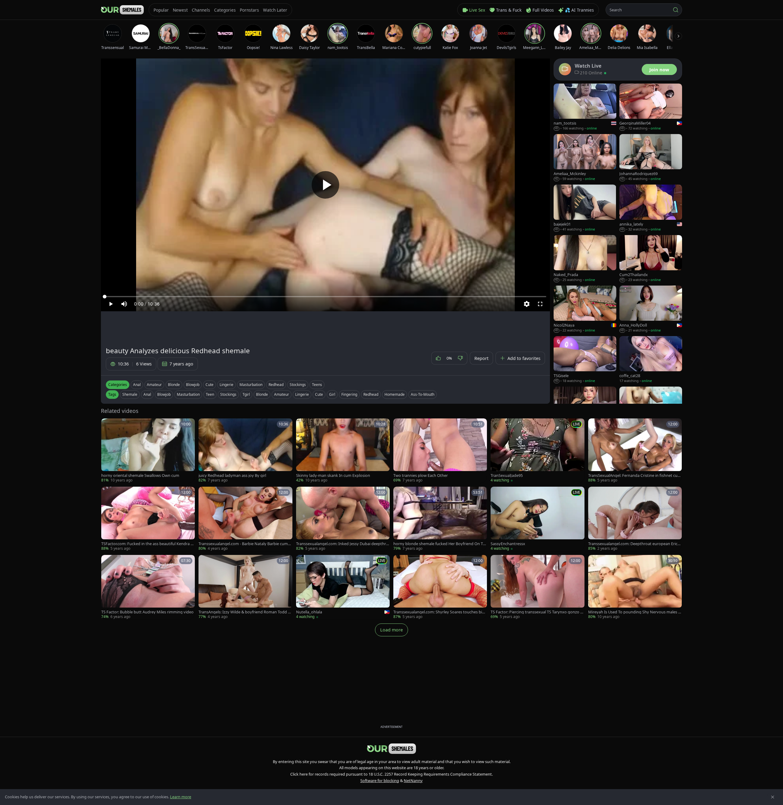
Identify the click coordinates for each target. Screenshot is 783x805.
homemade (394, 394)
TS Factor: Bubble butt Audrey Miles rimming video (147, 612)
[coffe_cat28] (650, 360)
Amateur (154, 384)
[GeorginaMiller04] (650, 107)
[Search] (676, 10)
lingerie (302, 394)
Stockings (298, 384)
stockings (228, 394)
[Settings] (527, 304)
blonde (262, 394)
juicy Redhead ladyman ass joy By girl (232, 475)
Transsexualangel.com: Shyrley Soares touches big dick (438, 612)
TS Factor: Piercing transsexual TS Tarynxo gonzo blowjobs (537, 612)
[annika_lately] (650, 208)
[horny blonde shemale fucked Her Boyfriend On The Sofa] (440, 519)
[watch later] (108, 425)
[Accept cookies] (772, 797)
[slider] (325, 296)
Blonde (174, 384)
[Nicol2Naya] (585, 309)
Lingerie (226, 384)
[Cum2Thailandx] (650, 259)
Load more (391, 630)
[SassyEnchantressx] (537, 519)
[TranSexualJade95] (537, 450)
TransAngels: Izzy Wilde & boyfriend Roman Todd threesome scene (245, 612)
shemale (129, 394)
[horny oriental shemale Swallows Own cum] (148, 450)
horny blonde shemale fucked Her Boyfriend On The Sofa (439, 544)
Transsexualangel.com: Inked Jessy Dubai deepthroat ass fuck (342, 544)
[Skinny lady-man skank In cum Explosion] (343, 450)
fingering (349, 394)
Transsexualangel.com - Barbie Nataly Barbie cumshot (245, 544)
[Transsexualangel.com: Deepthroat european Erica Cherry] (635, 519)
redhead (370, 394)
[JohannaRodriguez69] (650, 158)
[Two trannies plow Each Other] (440, 450)
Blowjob (192, 384)
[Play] (325, 185)
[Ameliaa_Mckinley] (585, 158)
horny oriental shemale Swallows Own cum (140, 475)
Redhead (276, 384)
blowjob (164, 394)
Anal (137, 384)
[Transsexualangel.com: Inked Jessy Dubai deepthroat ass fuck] (343, 519)
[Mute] (124, 304)
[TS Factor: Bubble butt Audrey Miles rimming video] (148, 587)
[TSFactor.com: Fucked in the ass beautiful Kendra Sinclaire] (148, 519)
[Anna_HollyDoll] (650, 309)
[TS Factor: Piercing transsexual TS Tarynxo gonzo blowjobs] (537, 587)
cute (319, 394)
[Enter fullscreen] (540, 304)
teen (210, 394)
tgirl (246, 394)
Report (481, 358)
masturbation (188, 394)
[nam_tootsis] (585, 107)
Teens (317, 384)
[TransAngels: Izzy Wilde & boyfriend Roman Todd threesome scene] (245, 587)
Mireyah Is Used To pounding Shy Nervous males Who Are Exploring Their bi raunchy (635, 612)
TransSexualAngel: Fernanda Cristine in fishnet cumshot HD (634, 475)
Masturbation (250, 384)
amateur (281, 394)
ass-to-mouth (422, 394)
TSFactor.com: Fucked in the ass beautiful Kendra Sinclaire (147, 544)
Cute (209, 384)
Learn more (180, 796)
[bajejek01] (585, 208)
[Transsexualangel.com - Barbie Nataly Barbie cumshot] (245, 519)
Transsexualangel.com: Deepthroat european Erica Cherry (634, 544)
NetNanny (413, 780)
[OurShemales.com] (122, 9)
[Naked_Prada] (585, 259)
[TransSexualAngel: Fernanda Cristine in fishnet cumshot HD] (635, 450)
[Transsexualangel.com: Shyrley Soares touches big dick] (440, 587)
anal (147, 394)
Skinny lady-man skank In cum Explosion (333, 475)
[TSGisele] (585, 360)
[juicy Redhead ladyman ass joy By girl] (245, 450)
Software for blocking (379, 780)
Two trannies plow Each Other (420, 475)
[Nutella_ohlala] (343, 587)
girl (332, 394)
